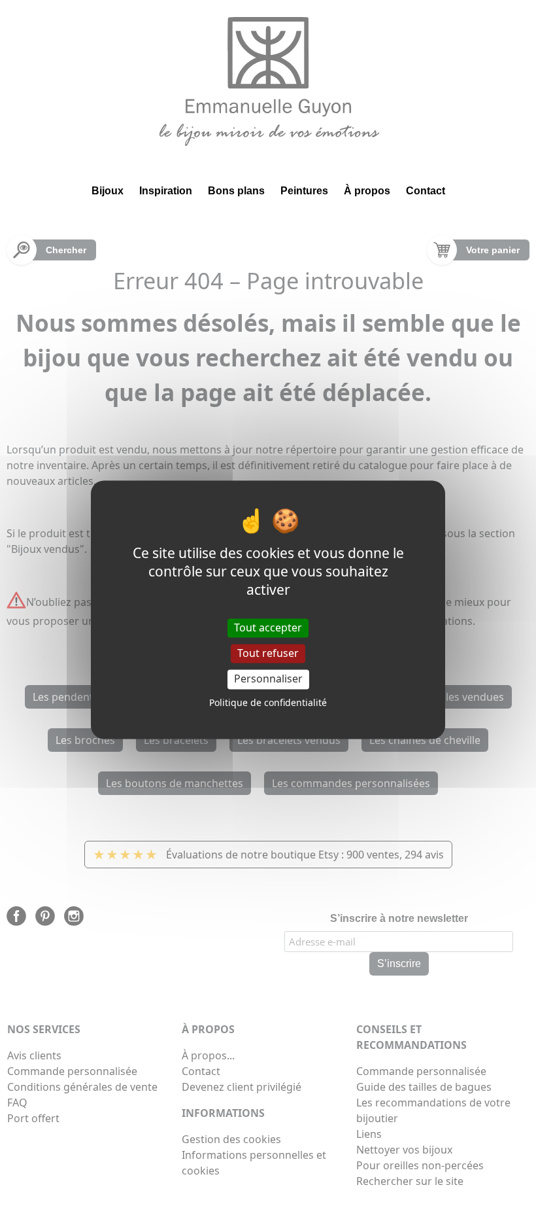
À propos (367, 190)
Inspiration (165, 190)
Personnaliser (268, 679)
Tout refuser (268, 653)
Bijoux (108, 190)
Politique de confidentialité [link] (268, 702)
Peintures (304, 190)
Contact (425, 190)
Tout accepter (268, 627)
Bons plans (236, 190)
